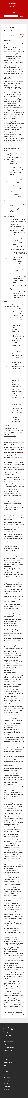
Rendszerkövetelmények (17, 36)
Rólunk (6, 1071)
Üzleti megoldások (9, 1047)
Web (5, 1053)
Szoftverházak (8, 1062)
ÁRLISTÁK (6, 1068)
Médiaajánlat (7, 1080)
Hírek (5, 1065)
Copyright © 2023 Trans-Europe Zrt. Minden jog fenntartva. (14, 1096)
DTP (5, 1044)
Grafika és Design (8, 1041)
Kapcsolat (6, 1089)
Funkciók (21, 38)
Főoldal (6, 1059)
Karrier (6, 1083)
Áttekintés (21, 34)
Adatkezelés (7, 1086)
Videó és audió (8, 1050)
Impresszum (7, 1077)
